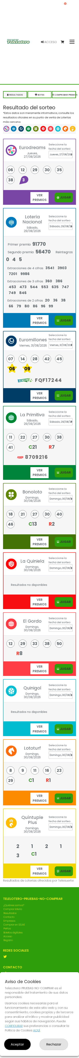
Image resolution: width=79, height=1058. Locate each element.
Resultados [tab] (16, 94)
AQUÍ (36, 1030)
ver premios (40, 197)
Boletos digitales (12, 932)
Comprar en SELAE (14, 924)
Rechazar (53, 1044)
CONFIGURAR (14, 1026)
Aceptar (17, 1044)
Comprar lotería (12, 909)
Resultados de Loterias (20, 880)
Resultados (9, 913)
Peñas (7, 928)
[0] (64, 42)
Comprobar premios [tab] (65, 94)
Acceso (50, 42)
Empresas (9, 920)
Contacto (8, 917)
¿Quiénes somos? (13, 905)
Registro (8, 940)
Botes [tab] (40, 94)
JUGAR (65, 197)
